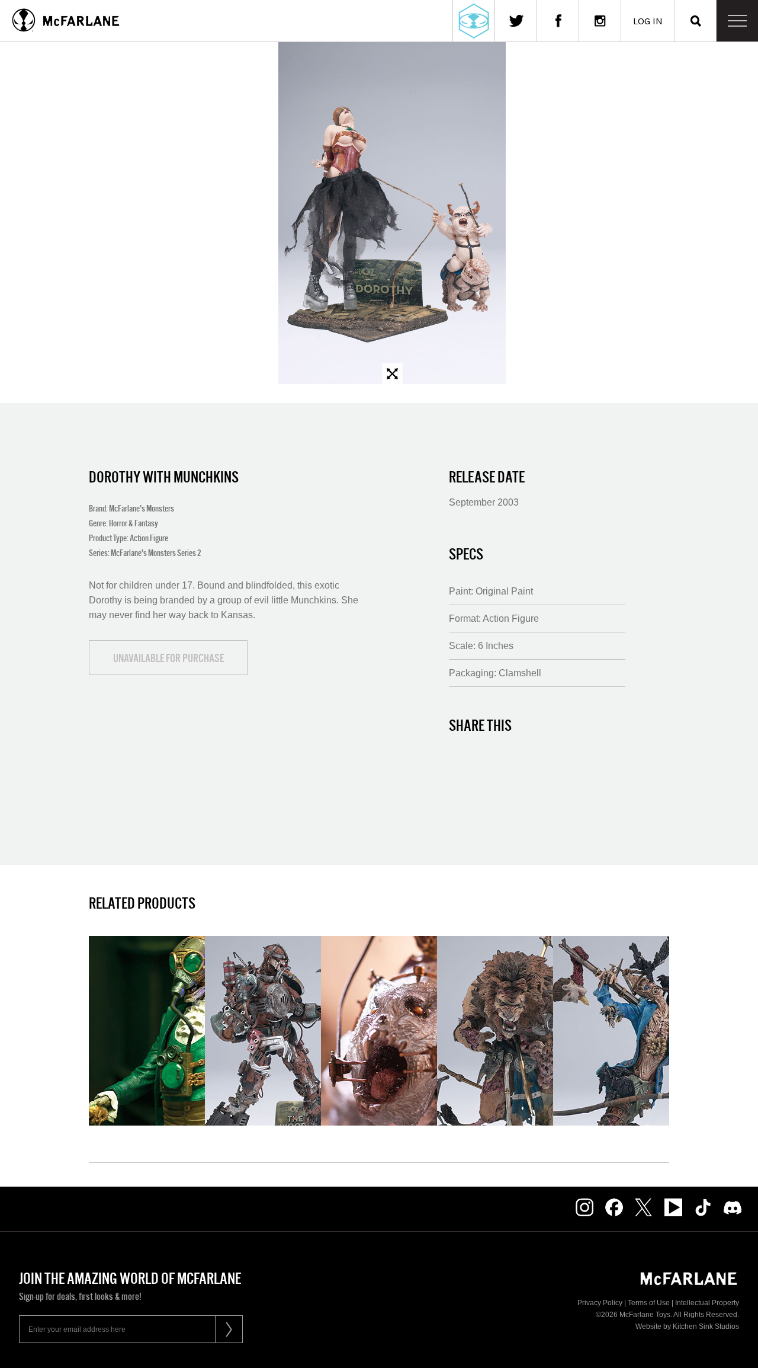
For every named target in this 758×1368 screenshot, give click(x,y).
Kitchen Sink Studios (706, 1326)
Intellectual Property (707, 1303)
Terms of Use (649, 1303)
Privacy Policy (599, 1303)
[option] (392, 213)
